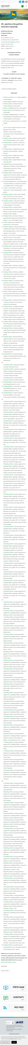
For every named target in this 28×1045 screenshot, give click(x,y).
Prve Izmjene (8, 127)
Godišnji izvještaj (7, 103)
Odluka (5, 108)
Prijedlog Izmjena (7, 138)
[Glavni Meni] (26, 6)
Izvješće (5, 222)
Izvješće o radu (7, 188)
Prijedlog (5, 114)
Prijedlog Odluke (7, 142)
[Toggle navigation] (2, 1)
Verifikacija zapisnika (8, 97)
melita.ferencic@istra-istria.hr (12, 42)
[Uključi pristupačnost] (20, 1)
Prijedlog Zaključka (8, 194)
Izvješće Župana (7, 110)
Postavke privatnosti (14, 1034)
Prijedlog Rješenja (7, 382)
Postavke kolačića (5, 1042)
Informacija (6, 121)
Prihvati (14, 1042)
